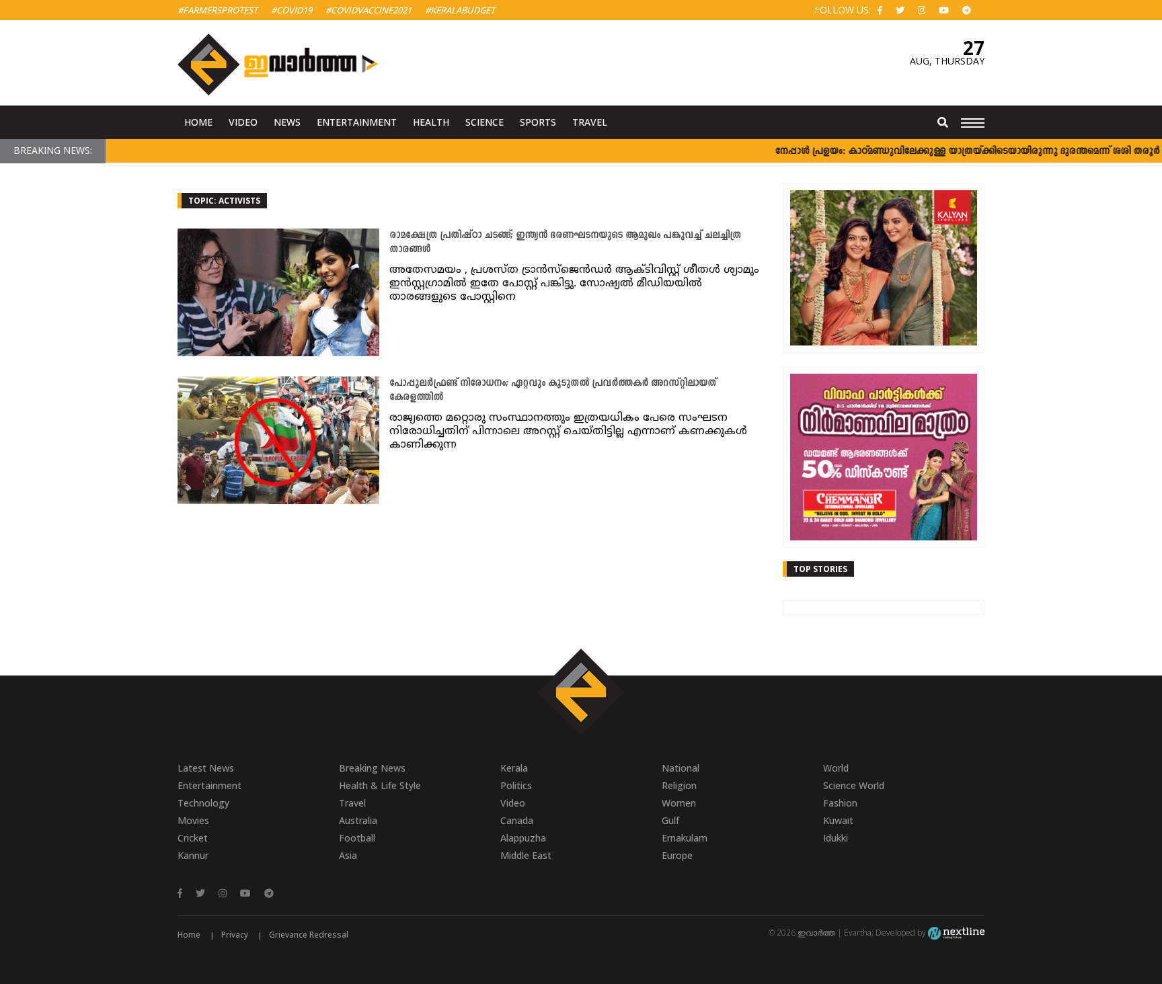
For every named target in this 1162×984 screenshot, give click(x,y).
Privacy (234, 934)
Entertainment (357, 122)
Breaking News (372, 768)
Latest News (206, 768)
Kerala (514, 768)
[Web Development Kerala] (956, 932)
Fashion (840, 802)
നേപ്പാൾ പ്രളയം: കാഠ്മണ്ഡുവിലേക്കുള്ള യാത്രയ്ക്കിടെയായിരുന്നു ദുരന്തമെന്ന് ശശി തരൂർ (947, 152)
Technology (203, 802)
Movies (193, 820)
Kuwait (838, 820)
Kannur (193, 855)
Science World (853, 785)
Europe (677, 855)
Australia (358, 820)
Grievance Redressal (308, 934)
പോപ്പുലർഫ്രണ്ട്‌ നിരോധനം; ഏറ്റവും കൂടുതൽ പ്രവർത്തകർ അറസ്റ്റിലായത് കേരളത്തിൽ (552, 390)
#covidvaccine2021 (368, 10)
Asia (348, 855)
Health (431, 122)
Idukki (835, 837)
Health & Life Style (380, 785)
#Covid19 (291, 10)
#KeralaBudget (460, 10)
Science (484, 122)
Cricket (193, 837)
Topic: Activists (224, 200)
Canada (516, 820)
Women (679, 802)
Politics (516, 785)
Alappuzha (523, 837)
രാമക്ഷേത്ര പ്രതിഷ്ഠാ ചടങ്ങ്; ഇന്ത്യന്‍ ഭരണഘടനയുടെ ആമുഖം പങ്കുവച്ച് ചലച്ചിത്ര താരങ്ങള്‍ (565, 243)
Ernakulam (684, 837)
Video (243, 122)
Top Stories (820, 569)
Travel (589, 122)
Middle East (525, 855)
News (287, 122)
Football (357, 837)
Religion (679, 785)
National (680, 768)
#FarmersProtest (218, 10)
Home (198, 122)
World (836, 768)
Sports (538, 122)
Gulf (670, 820)
